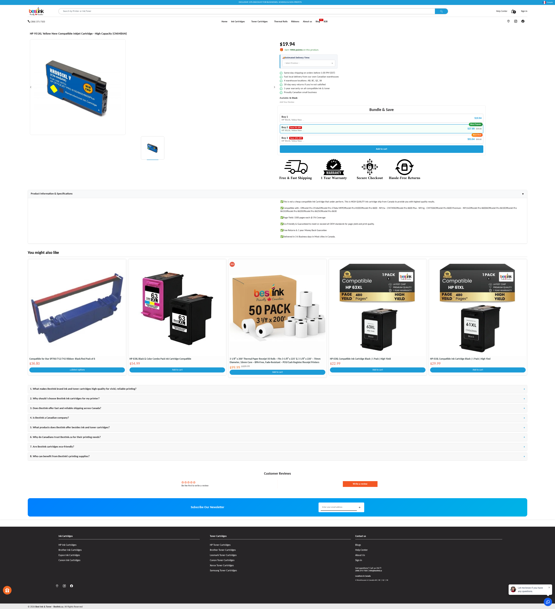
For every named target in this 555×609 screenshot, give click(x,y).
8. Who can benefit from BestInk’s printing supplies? (277, 456)
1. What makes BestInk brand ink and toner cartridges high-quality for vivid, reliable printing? (277, 389)
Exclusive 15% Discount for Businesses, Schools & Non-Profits (270, 2)
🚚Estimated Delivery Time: (296, 57)
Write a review (360, 484)
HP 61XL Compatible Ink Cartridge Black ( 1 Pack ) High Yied (460, 359)
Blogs (358, 545)
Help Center (501, 11)
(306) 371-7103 (37, 22)
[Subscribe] (359, 507)
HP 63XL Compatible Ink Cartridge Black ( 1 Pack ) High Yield (360, 359)
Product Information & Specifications (277, 193)
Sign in (524, 11)
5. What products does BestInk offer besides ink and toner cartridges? (277, 427)
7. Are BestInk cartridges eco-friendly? (277, 446)
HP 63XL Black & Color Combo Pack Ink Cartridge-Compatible (160, 359)
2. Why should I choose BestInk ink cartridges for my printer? (277, 398)
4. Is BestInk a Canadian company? (277, 418)
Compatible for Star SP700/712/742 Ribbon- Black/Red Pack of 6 (62, 359)
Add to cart (381, 149)
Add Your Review (287, 102)
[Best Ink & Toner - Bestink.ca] (36, 11)
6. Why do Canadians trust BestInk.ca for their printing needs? (277, 437)
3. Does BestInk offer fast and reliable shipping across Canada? (277, 408)
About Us (360, 555)
